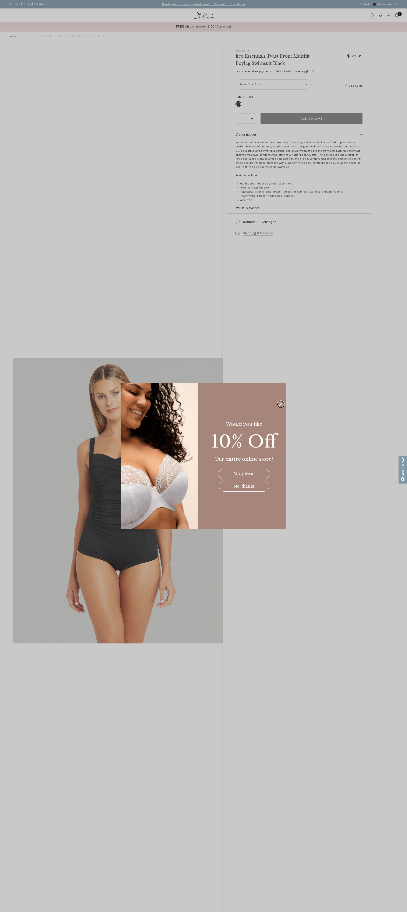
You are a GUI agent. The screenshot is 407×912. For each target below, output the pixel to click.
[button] (403, 470)
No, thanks (244, 486)
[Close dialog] (280, 404)
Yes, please (244, 474)
